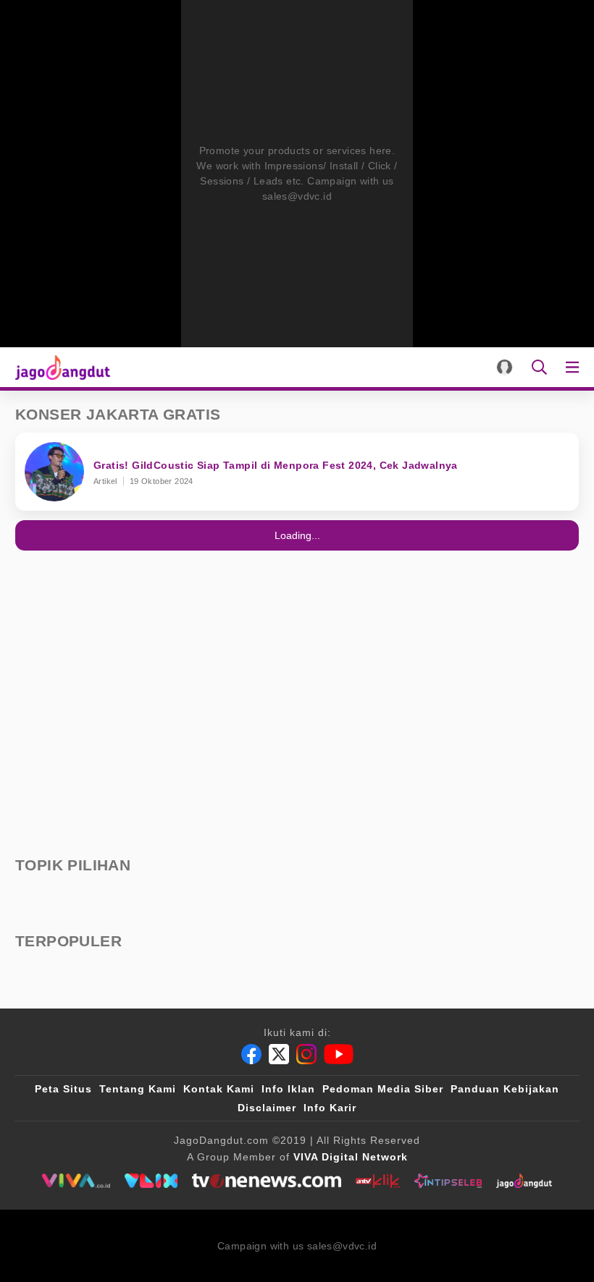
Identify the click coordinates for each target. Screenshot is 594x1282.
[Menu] (575, 367)
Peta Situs (63, 1089)
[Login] (504, 367)
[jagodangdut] (524, 1180)
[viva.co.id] (75, 1180)
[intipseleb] (448, 1180)
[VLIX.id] (151, 1180)
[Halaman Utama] (60, 367)
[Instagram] (306, 1054)
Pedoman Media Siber (382, 1089)
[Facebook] (251, 1054)
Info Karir (330, 1107)
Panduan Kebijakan (505, 1089)
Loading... (297, 535)
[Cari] (539, 367)
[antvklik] (378, 1180)
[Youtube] (339, 1054)
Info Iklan (288, 1089)
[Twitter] (279, 1054)
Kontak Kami (218, 1089)
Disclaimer (267, 1107)
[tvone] (266, 1180)
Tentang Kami (137, 1089)
